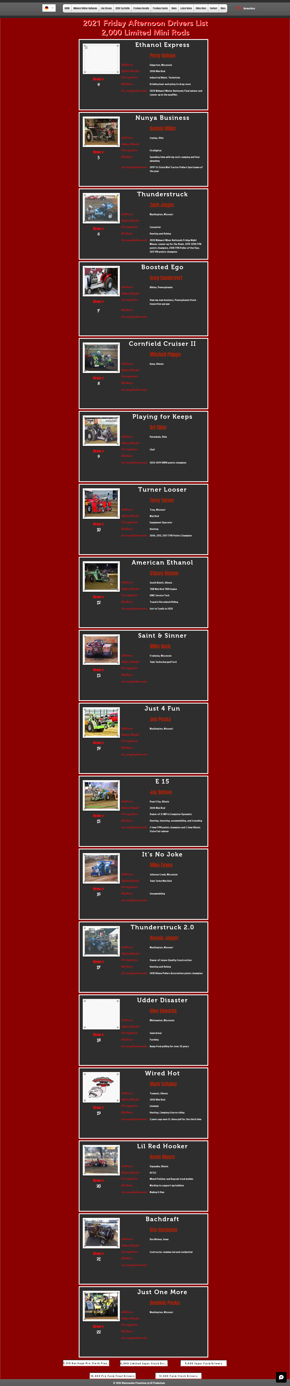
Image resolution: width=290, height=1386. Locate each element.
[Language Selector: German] (49, 8)
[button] (236, 7)
